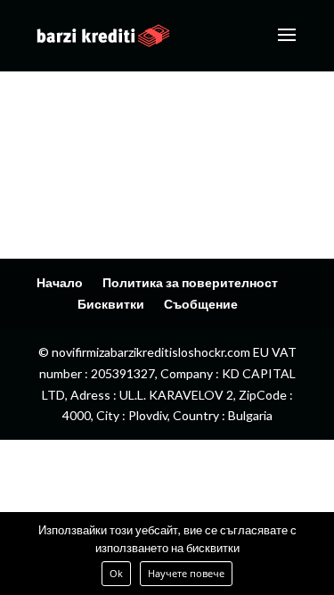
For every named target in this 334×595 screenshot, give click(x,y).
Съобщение (201, 303)
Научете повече (186, 573)
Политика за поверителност (190, 282)
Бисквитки (110, 303)
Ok (116, 573)
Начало (60, 282)
